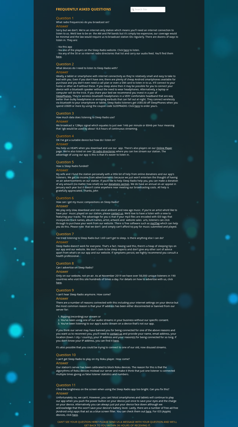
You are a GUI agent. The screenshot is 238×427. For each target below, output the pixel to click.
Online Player (164, 148)
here (126, 50)
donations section (119, 184)
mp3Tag (155, 223)
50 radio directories (104, 151)
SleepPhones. (64, 96)
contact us (117, 213)
